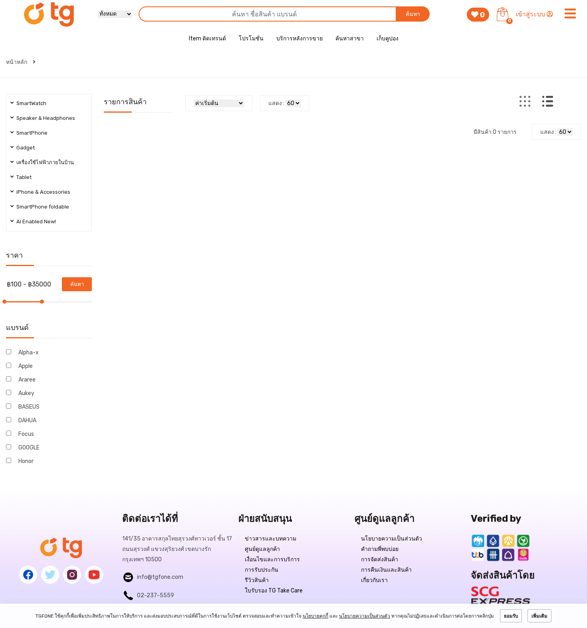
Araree (27, 379)
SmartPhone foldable (42, 207)
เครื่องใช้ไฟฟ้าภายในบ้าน (45, 162)
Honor (26, 461)
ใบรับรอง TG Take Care (274, 590)
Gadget (25, 148)
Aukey (26, 393)
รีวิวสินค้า (257, 580)
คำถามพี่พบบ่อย (380, 549)
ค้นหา (413, 14)
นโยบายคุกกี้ (315, 616)
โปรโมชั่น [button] (251, 38)
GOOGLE (29, 447)
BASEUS (29, 406)
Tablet (24, 177)
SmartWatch (31, 103)
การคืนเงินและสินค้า (386, 569)
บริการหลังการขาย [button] (299, 38)
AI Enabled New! (36, 222)
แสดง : (276, 103)
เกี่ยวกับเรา (374, 580)
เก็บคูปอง (388, 38)
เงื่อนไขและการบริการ (272, 559)
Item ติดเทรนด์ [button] (207, 38)
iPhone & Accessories (43, 192)
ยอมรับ (511, 616)
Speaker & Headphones (45, 118)
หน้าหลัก (17, 62)
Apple (25, 366)
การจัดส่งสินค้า (379, 559)
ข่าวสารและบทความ (270, 538)
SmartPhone (32, 133)
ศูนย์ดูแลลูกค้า (262, 549)
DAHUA (27, 420)
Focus (26, 434)
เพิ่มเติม (539, 616)
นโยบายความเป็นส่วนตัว (391, 538)
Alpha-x (28, 352)
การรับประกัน (261, 569)
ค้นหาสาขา (349, 38)
